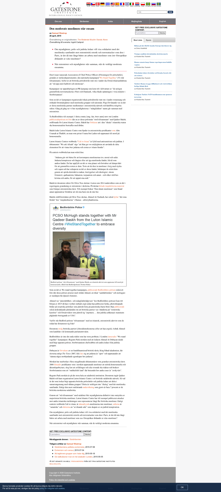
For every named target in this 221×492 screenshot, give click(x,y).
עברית (127, 6)
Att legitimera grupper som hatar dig (69, 453)
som (113, 130)
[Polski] (143, 4)
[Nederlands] (137, 4)
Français (122, 6)
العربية (88, 6)
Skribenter (84, 21)
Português (148, 6)
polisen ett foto (65, 119)
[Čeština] (93, 4)
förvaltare (64, 350)
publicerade (54, 119)
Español (117, 6)
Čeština (93, 6)
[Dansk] (98, 4)
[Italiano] (132, 4)
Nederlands (137, 6)
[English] (113, 4)
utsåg (60, 328)
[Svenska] (159, 4)
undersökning (88, 387)
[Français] (122, 4)
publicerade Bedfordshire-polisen (101, 289)
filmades (57, 364)
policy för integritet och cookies (52, 488)
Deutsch (102, 6)
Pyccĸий (153, 6)
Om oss (58, 21)
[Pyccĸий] (154, 4)
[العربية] (88, 4)
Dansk (97, 6)
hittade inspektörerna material (111, 186)
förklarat (93, 122)
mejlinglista (54, 463)
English (113, 6)
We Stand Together (108, 77)
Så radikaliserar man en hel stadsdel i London (73, 456)
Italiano (132, 6)
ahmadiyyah (84, 404)
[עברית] (127, 4)
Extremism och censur (64, 450)
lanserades (112, 336)
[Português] (148, 4)
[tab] (138, 40)
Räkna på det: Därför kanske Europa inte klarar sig (153, 45)
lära (81, 353)
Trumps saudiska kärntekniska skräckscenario (151, 54)
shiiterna (66, 407)
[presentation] (138, 40)
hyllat (116, 197)
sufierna (116, 404)
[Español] (117, 4)
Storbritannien (75, 439)
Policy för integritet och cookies (62, 479)
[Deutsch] (102, 4)
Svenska (158, 6)
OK (182, 487)
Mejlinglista (136, 21)
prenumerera (77, 461)
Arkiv (110, 21)
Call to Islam (83, 141)
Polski (142, 6)
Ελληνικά (107, 6)
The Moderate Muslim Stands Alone (93, 39)
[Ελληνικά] (108, 4)
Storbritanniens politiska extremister (69, 447)
